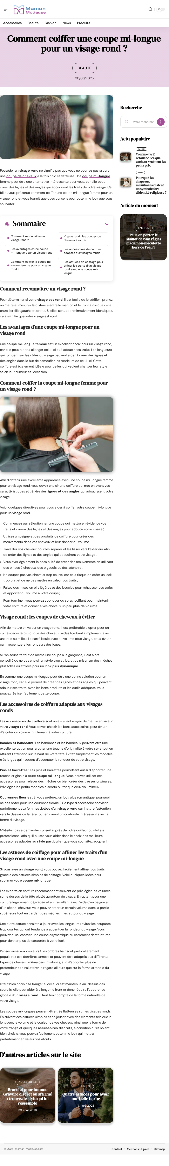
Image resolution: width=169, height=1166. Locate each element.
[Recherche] (150, 9)
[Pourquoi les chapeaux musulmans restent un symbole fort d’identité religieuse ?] (125, 182)
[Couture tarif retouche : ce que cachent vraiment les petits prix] (125, 157)
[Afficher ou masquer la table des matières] (77, 224)
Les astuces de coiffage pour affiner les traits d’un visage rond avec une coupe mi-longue (83, 267)
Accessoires (28, 1082)
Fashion (142, 149)
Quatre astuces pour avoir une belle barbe (85, 1096)
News (140, 172)
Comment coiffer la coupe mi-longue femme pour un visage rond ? (31, 265)
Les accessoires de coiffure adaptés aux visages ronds (82, 251)
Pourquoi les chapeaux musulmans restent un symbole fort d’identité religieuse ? (151, 185)
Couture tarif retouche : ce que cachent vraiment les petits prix (151, 160)
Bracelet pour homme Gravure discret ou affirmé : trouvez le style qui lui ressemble (27, 1096)
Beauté (84, 68)
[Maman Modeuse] (29, 9)
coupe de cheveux (21, 176)
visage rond (28, 170)
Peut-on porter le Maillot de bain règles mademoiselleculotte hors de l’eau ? (143, 241)
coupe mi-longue (96, 176)
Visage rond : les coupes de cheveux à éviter (82, 238)
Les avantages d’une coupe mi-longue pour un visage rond (32, 250)
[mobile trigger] (7, 9)
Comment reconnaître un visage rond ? (28, 238)
